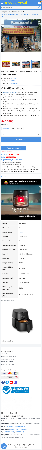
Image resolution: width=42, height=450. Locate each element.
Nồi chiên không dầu (10, 92)
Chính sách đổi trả (7, 361)
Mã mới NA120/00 (17, 128)
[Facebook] (3, 382)
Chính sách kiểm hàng (8, 359)
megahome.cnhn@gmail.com (15, 426)
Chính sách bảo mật (7, 364)
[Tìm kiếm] (39, 7)
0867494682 (24, 429)
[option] (21, 35)
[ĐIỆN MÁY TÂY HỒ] (16, 3)
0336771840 (19, 432)
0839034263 (13, 154)
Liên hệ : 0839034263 (13, 148)
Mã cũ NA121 (6, 128)
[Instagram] (15, 382)
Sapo (25, 447)
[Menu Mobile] (2, 2)
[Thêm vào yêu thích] (40, 71)
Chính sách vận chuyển (8, 354)
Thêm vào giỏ (21, 139)
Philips (21, 232)
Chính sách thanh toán (8, 356)
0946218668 (11, 157)
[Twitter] (7, 382)
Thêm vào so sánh (7, 152)
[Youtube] (11, 382)
